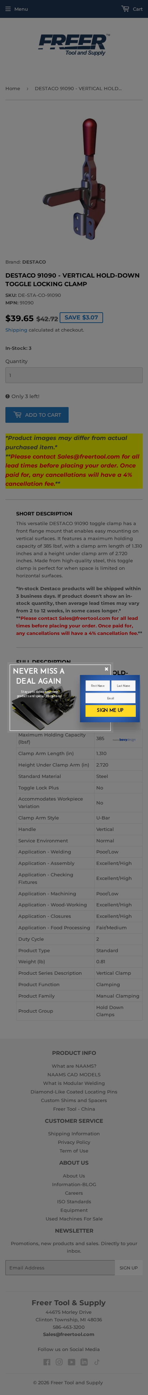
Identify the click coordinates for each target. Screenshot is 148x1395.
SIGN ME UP (110, 710)
